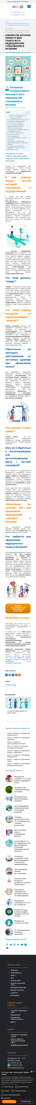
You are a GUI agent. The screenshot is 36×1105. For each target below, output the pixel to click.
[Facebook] (7, 944)
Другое (13, 1022)
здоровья (8, 652)
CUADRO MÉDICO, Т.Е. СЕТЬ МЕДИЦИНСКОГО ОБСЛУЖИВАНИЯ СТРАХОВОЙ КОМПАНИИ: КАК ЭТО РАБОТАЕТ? (22, 846)
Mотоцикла (15, 995)
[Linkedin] (18, 944)
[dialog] (18, 1087)
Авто (12, 978)
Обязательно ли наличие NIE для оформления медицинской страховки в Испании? (17, 142)
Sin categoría (22, 107)
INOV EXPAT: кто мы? (12, 149)
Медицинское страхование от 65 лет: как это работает (22, 903)
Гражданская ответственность (17, 1018)
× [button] (34, 1071)
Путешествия (15, 980)
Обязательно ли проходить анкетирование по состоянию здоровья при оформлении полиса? (17, 129)
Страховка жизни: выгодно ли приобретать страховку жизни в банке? (22, 882)
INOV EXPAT (9, 658)
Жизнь (13, 975)
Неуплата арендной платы (18, 984)
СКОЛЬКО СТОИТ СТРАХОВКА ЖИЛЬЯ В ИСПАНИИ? (21, 790)
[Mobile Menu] (29, 6)
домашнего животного (12, 656)
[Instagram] (25, 944)
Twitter (10, 675)
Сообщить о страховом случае (19, 1035)
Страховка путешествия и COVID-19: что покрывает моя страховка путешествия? (22, 821)
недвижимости (19, 652)
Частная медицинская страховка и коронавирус (22, 932)
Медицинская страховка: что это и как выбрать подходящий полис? (22, 780)
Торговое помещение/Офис (19, 1011)
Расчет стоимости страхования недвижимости (18, 734)
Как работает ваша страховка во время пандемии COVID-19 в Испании (21, 913)
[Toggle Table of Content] (27, 112)
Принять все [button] (9, 1101)
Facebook (6, 675)
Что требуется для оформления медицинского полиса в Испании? (16, 146)
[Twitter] (11, 944)
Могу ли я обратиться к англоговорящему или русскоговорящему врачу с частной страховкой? (16, 137)
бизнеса (7, 654)
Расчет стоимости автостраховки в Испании (16, 743)
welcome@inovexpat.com (16, 1068)
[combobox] (32, 1071)
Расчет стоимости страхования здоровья (18, 738)
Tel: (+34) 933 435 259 (15, 1063)
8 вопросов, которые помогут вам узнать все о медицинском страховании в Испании (18, 116)
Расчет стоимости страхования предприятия (18, 756)
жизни (16, 654)
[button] (18, 1098)
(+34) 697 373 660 (18, 15)
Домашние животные (18, 987)
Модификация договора (19, 1045)
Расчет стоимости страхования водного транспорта (18, 751)
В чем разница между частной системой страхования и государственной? (18, 120)
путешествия (26, 654)
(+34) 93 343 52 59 (18, 12)
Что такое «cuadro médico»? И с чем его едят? (17, 712)
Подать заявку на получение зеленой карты (18, 1040)
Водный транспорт (17, 990)
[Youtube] (22, 944)
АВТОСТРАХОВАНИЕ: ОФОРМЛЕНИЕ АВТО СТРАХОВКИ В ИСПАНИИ (21, 809)
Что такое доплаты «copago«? (15, 123)
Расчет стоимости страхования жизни (18, 760)
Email (19, 675)
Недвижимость (16, 973)
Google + (16, 675)
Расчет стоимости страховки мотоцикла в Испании (17, 747)
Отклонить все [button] (26, 1101)
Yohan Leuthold (12, 107)
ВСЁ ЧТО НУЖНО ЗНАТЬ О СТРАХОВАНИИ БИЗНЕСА (20, 833)
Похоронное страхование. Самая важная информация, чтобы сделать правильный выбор (21, 860)
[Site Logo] (18, 7)
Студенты (14, 993)
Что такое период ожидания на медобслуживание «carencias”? (15, 125)
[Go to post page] (18, 702)
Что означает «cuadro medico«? (15, 133)
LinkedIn (13, 675)
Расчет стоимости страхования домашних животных (18, 764)
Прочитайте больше (10, 1084)
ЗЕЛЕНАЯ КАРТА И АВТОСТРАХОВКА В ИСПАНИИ (21, 799)
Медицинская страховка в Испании (21, 922)
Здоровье (14, 970)
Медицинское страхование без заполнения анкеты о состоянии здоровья (21, 893)
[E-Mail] (7, 948)
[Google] (14, 944)
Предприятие (15, 1015)
